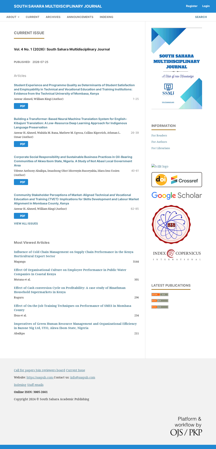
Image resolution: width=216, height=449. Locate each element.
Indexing (106, 17)
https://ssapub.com (40, 377)
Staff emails (35, 385)
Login (206, 6)
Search (200, 17)
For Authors (159, 142)
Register (191, 6)
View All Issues (26, 223)
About (11, 17)
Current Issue (75, 370)
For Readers (159, 135)
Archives (53, 17)
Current (32, 17)
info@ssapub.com (82, 377)
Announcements (80, 17)
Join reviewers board (50, 370)
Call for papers (25, 370)
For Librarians (160, 148)
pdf (22, 106)
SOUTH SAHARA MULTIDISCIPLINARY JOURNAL (58, 6)
